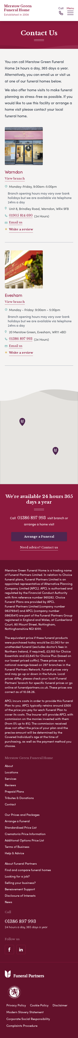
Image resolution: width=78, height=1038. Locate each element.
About (9, 766)
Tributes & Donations (19, 798)
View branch (15, 178)
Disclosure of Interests (20, 895)
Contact (10, 804)
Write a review (21, 229)
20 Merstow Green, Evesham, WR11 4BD (37, 332)
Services (10, 778)
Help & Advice (14, 853)
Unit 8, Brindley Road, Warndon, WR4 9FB (39, 208)
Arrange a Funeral (39, 536)
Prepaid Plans (14, 791)
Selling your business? (20, 882)
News (8, 902)
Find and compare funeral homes (28, 870)
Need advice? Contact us (39, 547)
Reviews (10, 785)
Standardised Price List (21, 827)
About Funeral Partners (21, 863)
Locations (11, 772)
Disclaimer (60, 1005)
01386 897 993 (20, 339)
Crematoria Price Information (25, 834)
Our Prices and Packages (22, 814)
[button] (22, 422)
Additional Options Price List (24, 840)
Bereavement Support (20, 889)
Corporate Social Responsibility (28, 1019)
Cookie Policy (39, 1005)
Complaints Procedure (21, 1025)
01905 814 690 (21, 215)
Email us (15, 222)
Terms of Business (17, 846)
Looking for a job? (17, 876)
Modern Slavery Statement (25, 1012)
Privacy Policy (16, 1005)
